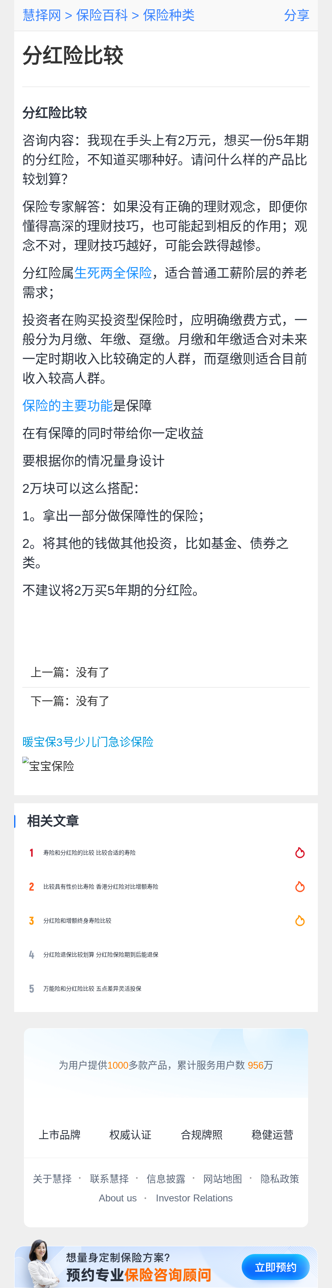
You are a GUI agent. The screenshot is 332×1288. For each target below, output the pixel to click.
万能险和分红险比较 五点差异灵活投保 (92, 988)
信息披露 (166, 1178)
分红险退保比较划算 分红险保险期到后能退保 (100, 954)
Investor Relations (194, 1198)
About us (118, 1198)
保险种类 (167, 15)
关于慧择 (52, 1178)
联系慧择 (109, 1178)
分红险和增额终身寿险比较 (77, 920)
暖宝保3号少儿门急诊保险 (87, 742)
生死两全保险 (113, 273)
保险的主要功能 (67, 406)
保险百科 (100, 15)
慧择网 (41, 15)
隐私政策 (279, 1178)
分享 (297, 15)
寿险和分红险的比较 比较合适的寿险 (89, 852)
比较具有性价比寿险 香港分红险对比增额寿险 (100, 886)
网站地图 (222, 1178)
